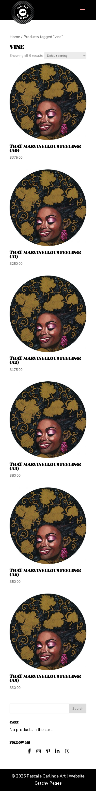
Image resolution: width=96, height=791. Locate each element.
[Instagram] (38, 750)
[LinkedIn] (57, 750)
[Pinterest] (48, 750)
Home (15, 37)
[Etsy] (66, 750)
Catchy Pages (48, 783)
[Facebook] (29, 750)
